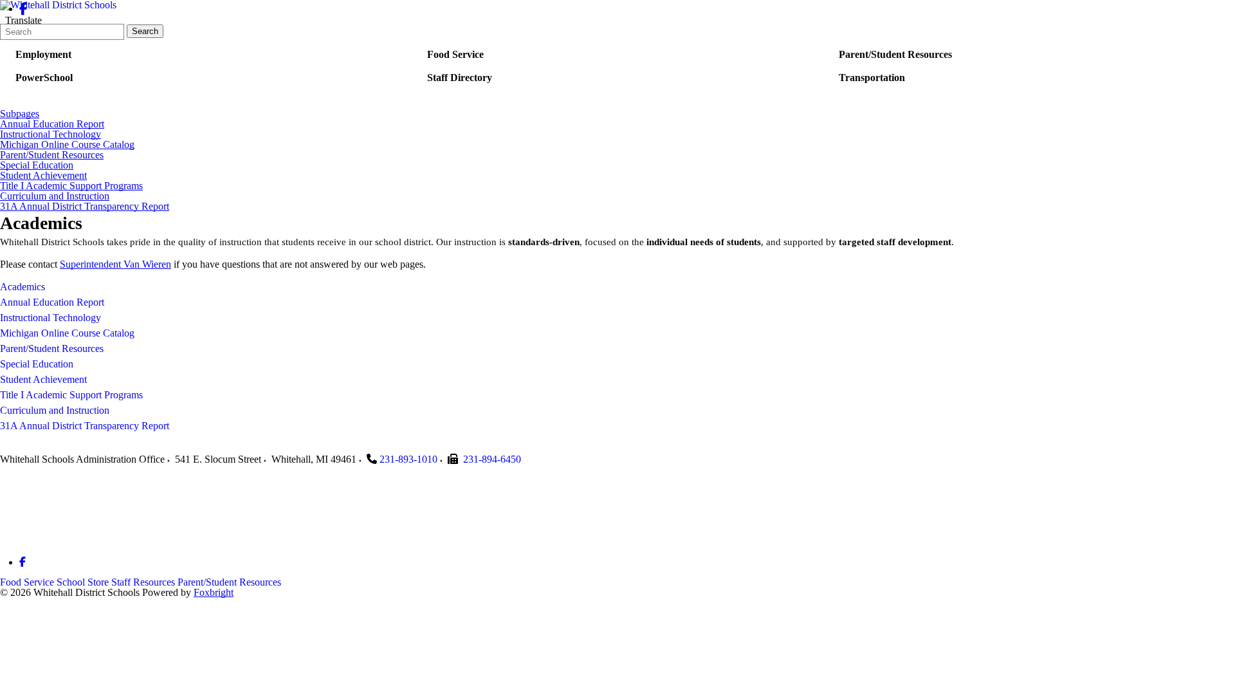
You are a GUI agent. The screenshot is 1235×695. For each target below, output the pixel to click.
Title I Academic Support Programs (71, 186)
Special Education (36, 165)
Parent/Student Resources (52, 155)
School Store (83, 582)
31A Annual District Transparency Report (84, 206)
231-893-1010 (408, 459)
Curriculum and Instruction (54, 196)
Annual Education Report (52, 124)
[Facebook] (23, 8)
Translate (23, 20)
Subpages (19, 114)
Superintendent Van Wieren (115, 264)
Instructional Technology (50, 134)
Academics (22, 286)
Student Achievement (43, 176)
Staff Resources (143, 582)
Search (145, 31)
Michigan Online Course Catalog (67, 145)
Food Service (27, 582)
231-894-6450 (492, 459)
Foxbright (213, 592)
